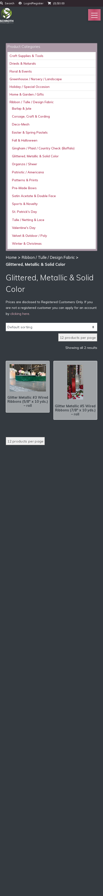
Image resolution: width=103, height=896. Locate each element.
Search (9, 3)
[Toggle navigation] (94, 15)
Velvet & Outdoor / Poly (29, 236)
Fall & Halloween (24, 140)
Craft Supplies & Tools (26, 56)
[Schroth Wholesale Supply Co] (6, 15)
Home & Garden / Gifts (27, 94)
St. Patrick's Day (24, 212)
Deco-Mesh (20, 124)
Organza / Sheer (24, 164)
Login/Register (33, 3)
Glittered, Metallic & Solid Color (35, 156)
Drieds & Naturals (23, 63)
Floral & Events (21, 71)
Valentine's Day (23, 228)
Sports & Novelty (25, 204)
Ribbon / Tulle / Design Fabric (32, 102)
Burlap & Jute (21, 108)
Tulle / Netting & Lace (28, 220)
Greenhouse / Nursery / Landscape (36, 79)
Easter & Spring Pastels (30, 132)
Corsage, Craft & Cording (31, 116)
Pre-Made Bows (24, 188)
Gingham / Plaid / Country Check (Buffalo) (43, 148)
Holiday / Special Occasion (30, 87)
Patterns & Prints (25, 180)
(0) (58, 3)
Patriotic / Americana (28, 172)
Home (11, 257)
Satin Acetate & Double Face (34, 196)
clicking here (19, 314)
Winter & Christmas (27, 243)
